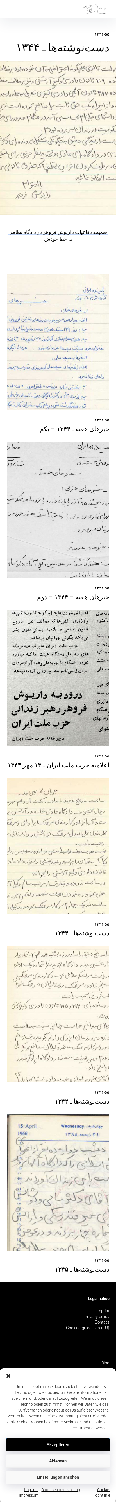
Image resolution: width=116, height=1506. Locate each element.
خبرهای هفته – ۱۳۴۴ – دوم (73, 597)
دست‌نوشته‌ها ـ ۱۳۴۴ (82, 933)
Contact (102, 1322)
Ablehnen (58, 1461)
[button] (8, 1375)
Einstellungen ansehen (58, 1477)
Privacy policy (97, 1316)
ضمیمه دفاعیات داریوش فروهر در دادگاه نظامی (58, 232)
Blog (105, 1362)
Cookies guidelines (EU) (87, 1327)
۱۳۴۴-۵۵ (102, 34)
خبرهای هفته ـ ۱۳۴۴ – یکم (74, 429)
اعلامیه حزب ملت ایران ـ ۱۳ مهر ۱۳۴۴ (58, 765)
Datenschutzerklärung (60, 1489)
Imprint (102, 1310)
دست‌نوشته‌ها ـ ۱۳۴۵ (82, 1269)
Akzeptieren (58, 1444)
